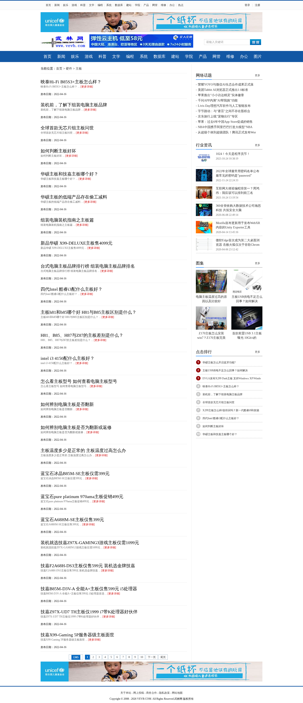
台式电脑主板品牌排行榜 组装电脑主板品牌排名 (88, 266)
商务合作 (151, 692)
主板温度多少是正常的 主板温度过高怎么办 (83, 450)
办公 (172, 5)
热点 (180, 5)
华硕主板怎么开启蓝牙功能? (219, 362)
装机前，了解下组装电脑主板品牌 (74, 104)
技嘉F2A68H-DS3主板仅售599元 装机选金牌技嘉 (88, 565)
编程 (100, 5)
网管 (154, 5)
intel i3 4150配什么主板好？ (67, 358)
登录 (247, 5)
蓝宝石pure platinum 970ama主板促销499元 (82, 496)
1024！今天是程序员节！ (233, 154)
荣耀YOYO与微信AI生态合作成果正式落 (226, 84)
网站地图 (177, 692)
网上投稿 (138, 692)
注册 (257, 5)
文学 (91, 5)
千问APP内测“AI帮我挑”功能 (218, 100)
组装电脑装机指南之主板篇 (67, 220)
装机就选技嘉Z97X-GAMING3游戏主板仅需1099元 (90, 542)
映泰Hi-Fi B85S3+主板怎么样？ (71, 81)
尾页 (163, 657)
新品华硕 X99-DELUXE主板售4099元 (76, 243)
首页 (48, 5)
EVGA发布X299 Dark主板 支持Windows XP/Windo (232, 378)
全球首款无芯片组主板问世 (67, 127)
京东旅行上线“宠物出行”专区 (218, 116)
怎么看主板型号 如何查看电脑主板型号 (79, 381)
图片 (258, 56)
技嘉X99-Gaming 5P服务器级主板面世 (77, 634)
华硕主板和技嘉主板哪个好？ (69, 173)
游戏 (74, 5)
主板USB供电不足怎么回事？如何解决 (225, 370)
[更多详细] (87, 86)
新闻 (57, 5)
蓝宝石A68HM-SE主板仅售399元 (72, 519)
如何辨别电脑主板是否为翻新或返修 (76, 427)
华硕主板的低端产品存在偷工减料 (74, 197)
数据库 (119, 5)
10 (141, 657)
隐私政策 (164, 692)
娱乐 (65, 5)
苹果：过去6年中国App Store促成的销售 (225, 121)
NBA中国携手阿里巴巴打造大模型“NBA (225, 127)
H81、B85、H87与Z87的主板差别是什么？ (82, 335)
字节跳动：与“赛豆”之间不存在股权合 (224, 111)
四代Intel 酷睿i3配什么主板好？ (71, 289)
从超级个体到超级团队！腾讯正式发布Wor (227, 132)
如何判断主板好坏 (58, 150)
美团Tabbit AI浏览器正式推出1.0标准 (223, 90)
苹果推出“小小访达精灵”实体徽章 (221, 95)
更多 (257, 75)
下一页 (152, 657)
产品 (146, 5)
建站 (129, 5)
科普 (83, 5)
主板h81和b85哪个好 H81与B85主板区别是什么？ (88, 312)
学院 (137, 5)
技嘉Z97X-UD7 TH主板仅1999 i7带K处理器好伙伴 (89, 611)
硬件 (69, 68)
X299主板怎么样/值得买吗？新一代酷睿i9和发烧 (231, 410)
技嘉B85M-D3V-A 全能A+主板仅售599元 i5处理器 (89, 588)
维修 (163, 5)
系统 (109, 5)
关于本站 (125, 692)
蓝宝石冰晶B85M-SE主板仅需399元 (75, 473)
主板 (79, 68)
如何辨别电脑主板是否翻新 (67, 404)
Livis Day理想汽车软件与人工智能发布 (224, 105)
